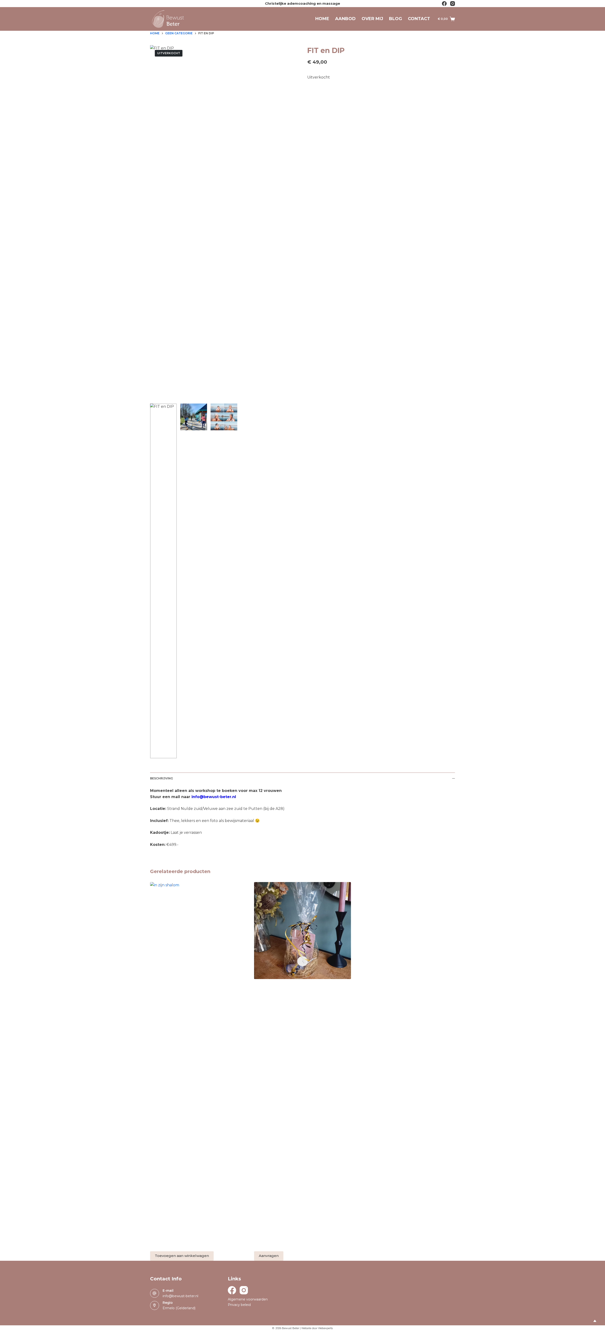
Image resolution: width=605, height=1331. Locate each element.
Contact (419, 18)
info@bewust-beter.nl (180, 1296)
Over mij (372, 18)
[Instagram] (452, 3)
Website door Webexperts (317, 1328)
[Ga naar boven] (595, 1321)
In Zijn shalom (164, 1245)
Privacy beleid (239, 1305)
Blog (395, 18)
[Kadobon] (302, 930)
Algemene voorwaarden (248, 1299)
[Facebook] (444, 3)
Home (322, 18)
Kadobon (263, 987)
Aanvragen (269, 1255)
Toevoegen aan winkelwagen (182, 1255)
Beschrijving (161, 778)
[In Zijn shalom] (198, 1059)
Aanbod (345, 18)
